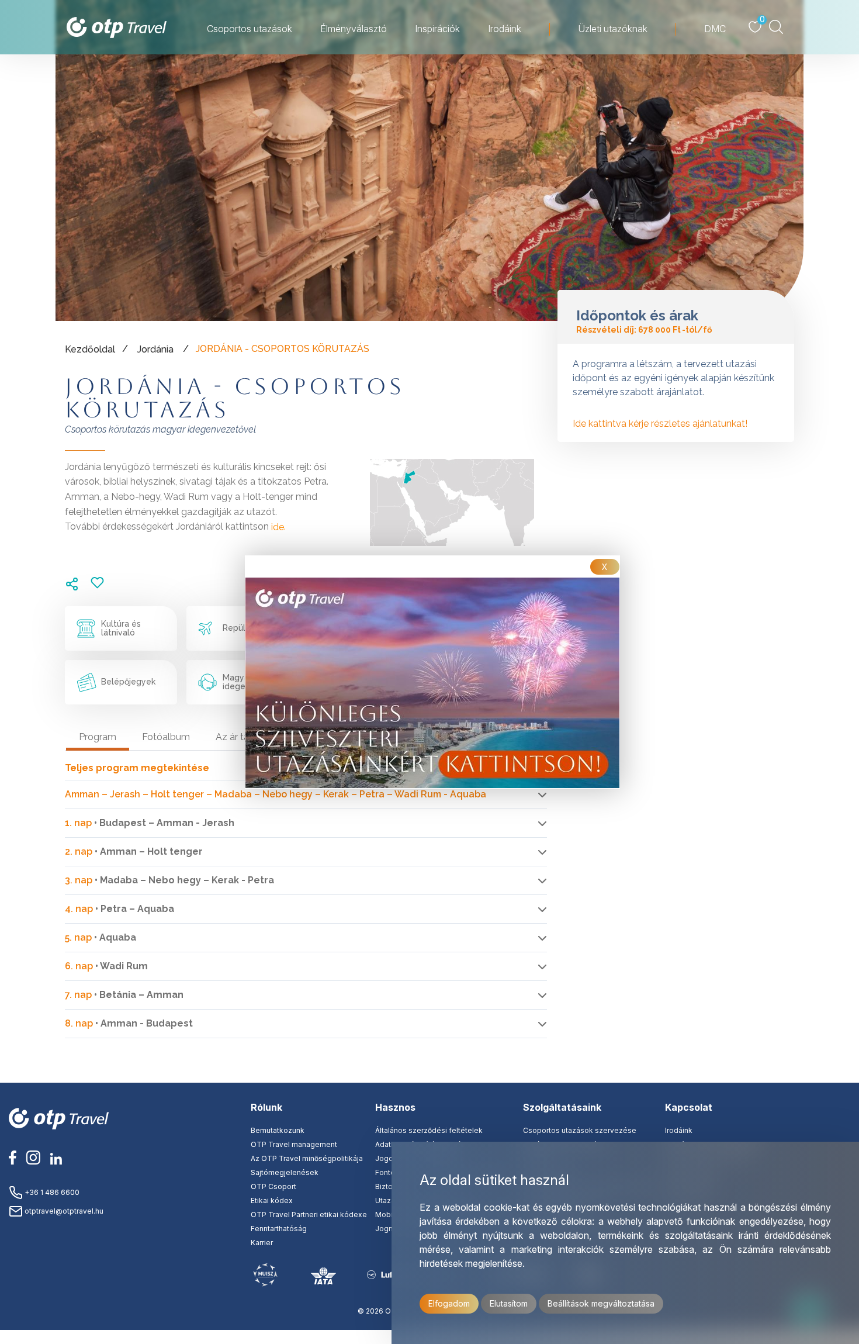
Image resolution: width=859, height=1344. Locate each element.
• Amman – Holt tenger (134, 851)
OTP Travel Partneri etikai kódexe (309, 1214)
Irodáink (678, 1130)
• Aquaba (100, 937)
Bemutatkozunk (277, 1130)
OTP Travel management (294, 1144)
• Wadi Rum (106, 966)
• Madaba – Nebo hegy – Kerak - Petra (169, 880)
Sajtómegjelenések (284, 1172)
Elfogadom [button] (449, 1303)
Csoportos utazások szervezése (579, 1130)
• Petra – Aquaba (119, 908)
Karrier (262, 1242)
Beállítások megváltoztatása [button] (601, 1303)
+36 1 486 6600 (51, 1192)
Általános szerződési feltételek (429, 1130)
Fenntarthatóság (279, 1228)
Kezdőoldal (90, 349)
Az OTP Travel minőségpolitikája (307, 1158)
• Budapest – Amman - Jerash (149, 822)
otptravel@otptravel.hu (63, 1211)
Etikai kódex (272, 1200)
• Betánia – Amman (124, 994)
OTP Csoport (273, 1186)
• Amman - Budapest (129, 1023)
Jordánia (155, 349)
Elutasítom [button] (509, 1303)
